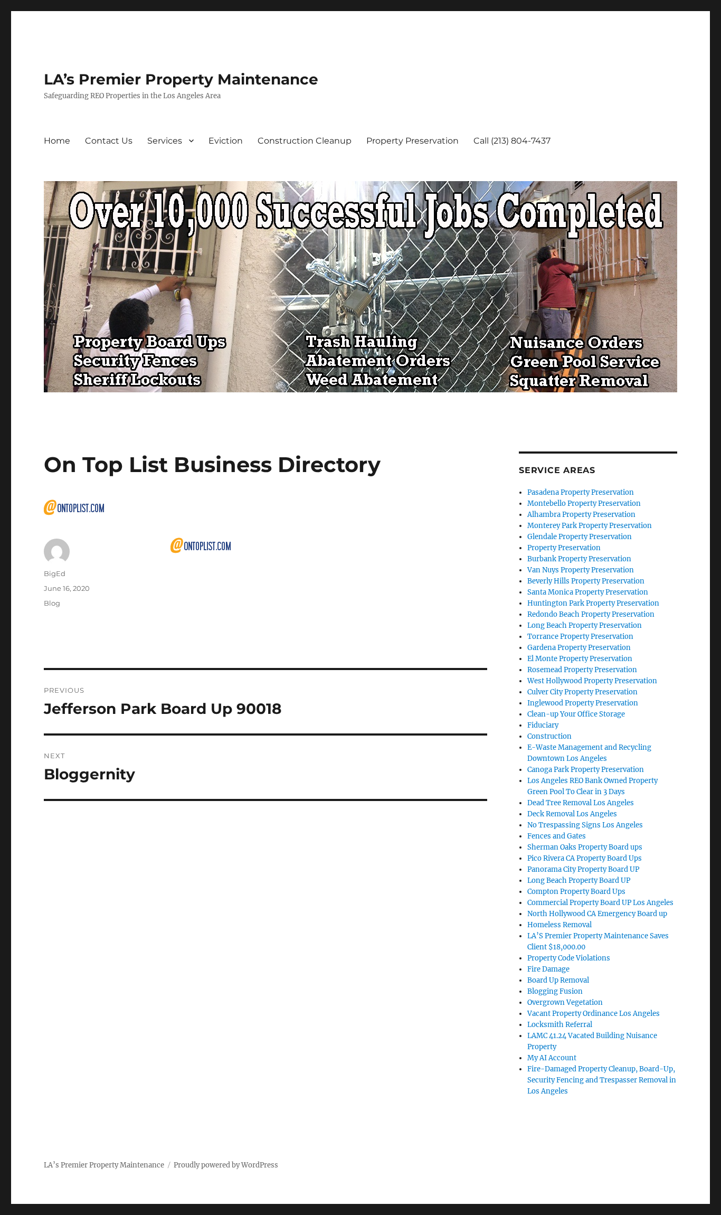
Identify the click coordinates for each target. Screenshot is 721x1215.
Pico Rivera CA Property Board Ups (584, 858)
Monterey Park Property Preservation (589, 525)
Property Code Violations (568, 958)
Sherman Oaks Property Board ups (584, 847)
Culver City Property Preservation (582, 691)
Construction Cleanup (305, 141)
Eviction (225, 141)
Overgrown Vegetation (565, 1002)
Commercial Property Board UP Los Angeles (600, 902)
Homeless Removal (559, 924)
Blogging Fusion (555, 991)
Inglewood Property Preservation (582, 703)
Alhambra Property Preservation (581, 514)
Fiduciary (542, 725)
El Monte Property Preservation (579, 658)
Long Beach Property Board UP (578, 880)
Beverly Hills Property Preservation (585, 581)
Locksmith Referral (559, 1024)
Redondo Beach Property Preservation (590, 614)
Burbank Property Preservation (579, 558)
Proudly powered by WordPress (226, 1165)
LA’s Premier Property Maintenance (181, 79)
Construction (549, 736)
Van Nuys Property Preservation (580, 570)
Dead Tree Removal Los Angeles (580, 802)
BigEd (54, 573)
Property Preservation (412, 141)
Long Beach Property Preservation (584, 625)
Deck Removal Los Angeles (572, 813)
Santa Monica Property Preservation (587, 592)
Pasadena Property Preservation (580, 492)
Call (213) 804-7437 (512, 141)
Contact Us (108, 141)
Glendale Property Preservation (579, 536)
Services (164, 141)
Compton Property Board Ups (576, 891)
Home (57, 141)
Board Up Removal (558, 980)
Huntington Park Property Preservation (593, 603)
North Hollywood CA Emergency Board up (597, 913)
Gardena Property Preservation (579, 647)
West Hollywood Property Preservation (592, 680)
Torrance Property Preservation (580, 636)
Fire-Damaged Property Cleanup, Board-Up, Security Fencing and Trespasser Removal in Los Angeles (601, 1080)
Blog (52, 603)
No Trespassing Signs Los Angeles (585, 825)
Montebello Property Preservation (584, 503)
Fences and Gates (556, 836)
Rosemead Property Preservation (582, 669)
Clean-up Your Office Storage (576, 714)
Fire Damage (548, 969)
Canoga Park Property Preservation (585, 769)
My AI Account (551, 1057)
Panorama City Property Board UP (583, 869)
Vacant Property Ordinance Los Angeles (593, 1013)
